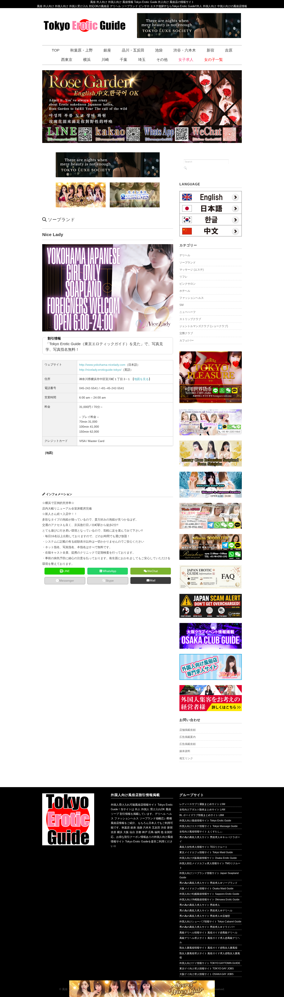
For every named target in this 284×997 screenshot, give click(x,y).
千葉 (123, 60)
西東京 (66, 60)
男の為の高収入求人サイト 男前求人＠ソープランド (208, 882)
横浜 (87, 60)
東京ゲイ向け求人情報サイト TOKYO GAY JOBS (206, 968)
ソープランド (61, 219)
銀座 (107, 50)
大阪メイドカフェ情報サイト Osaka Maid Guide (206, 888)
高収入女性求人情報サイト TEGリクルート (203, 847)
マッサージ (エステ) (191, 269)
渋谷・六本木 (184, 50)
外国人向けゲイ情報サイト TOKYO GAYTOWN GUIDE (209, 963)
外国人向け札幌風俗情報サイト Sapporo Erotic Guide (209, 893)
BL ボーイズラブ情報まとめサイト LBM (201, 815)
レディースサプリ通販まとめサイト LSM (202, 804)
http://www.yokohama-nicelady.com (102, 364)
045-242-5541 (88, 388)
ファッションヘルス (191, 297)
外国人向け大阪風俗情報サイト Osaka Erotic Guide (208, 858)
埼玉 (142, 60)
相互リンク (186, 758)
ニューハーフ (187, 312)
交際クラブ (186, 333)
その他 (162, 60)
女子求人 (185, 60)
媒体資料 (184, 751)
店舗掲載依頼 (187, 729)
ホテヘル (184, 290)
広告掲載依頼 (187, 744)
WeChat (152, 571)
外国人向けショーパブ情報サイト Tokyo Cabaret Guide (210, 921)
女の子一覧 (213, 60)
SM (181, 304)
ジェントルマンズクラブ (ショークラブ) (203, 326)
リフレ (183, 276)
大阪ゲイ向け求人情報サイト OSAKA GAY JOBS (206, 974)
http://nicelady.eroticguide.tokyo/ (100, 369)
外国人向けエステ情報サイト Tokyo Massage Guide (208, 826)
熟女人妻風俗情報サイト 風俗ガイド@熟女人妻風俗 (208, 947)
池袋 (159, 50)
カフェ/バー (186, 340)
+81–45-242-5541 (112, 388)
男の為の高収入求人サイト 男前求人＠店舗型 (204, 916)
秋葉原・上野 (81, 50)
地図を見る (141, 379)
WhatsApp (109, 571)
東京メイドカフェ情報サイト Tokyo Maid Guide (206, 852)
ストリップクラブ (190, 319)
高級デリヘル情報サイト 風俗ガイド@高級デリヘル (208, 932)
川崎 (105, 60)
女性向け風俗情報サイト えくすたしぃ (200, 831)
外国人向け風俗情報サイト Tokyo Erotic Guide (205, 820)
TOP (55, 50)
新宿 (210, 50)
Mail (152, 580)
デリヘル (184, 255)
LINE (66, 571)
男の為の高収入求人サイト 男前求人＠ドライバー (207, 927)
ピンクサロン (187, 283)
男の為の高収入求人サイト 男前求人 (199, 904)
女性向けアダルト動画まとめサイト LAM (202, 809)
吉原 (228, 50)
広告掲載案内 (187, 737)
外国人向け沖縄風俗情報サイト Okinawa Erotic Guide (209, 899)
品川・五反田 (133, 50)
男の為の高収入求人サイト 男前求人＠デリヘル (205, 910)
